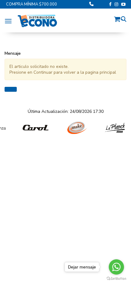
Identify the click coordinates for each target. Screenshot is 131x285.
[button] (118, 18)
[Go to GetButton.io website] (116, 279)
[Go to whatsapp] (116, 267)
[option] (32, 127)
